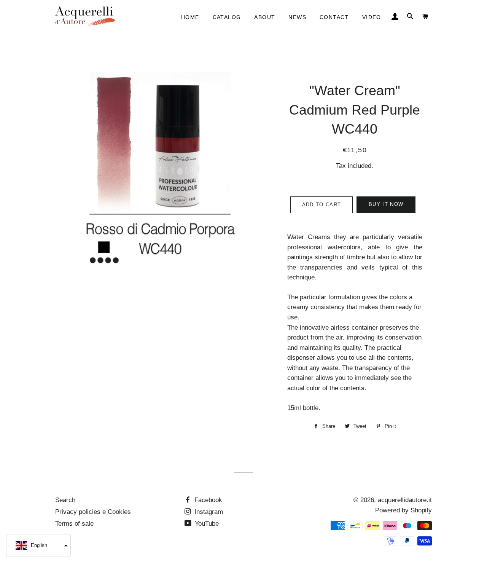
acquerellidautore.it (405, 500)
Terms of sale (74, 523)
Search (65, 500)
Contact (334, 17)
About (264, 17)
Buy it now (386, 204)
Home (190, 17)
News (297, 17)
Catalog (227, 17)
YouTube (206, 523)
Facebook (207, 500)
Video (371, 17)
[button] (38, 545)
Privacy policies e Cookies (93, 511)
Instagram (208, 511)
